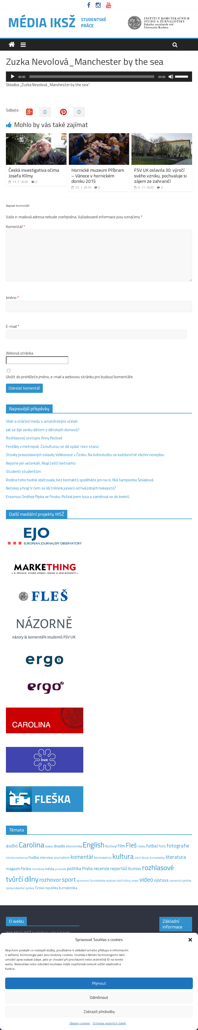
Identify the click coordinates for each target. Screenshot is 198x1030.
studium (111, 881)
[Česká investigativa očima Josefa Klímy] (36, 136)
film (121, 845)
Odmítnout (99, 997)
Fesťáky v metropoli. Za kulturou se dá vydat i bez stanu (52, 446)
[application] (99, 76)
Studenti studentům (23, 471)
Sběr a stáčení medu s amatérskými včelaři (42, 421)
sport (69, 879)
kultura (123, 856)
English (93, 844)
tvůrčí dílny (123, 880)
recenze (101, 868)
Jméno (12, 298)
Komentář (15, 227)
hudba (34, 857)
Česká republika (46, 887)
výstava (161, 880)
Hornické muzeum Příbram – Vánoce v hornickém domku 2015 (97, 176)
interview (46, 857)
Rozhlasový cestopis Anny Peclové (34, 438)
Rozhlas (134, 869)
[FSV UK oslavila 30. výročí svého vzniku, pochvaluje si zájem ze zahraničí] (161, 136)
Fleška (141, 846)
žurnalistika (68, 888)
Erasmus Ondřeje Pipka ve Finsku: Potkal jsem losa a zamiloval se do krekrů (67, 497)
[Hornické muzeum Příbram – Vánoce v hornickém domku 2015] (99, 136)
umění (135, 881)
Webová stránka (19, 353)
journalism (62, 857)
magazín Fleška (18, 869)
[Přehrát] (12, 76)
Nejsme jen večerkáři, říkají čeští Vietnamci (41, 463)
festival (111, 846)
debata (49, 846)
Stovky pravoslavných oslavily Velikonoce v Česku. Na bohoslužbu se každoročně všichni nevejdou (85, 455)
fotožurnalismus (17, 857)
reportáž (118, 868)
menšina (38, 868)
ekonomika (74, 846)
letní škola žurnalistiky (150, 857)
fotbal (152, 846)
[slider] (182, 76)
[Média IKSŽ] (99, 15)
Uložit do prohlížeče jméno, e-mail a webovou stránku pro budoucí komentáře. (70, 377)
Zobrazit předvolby (99, 1012)
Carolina (31, 844)
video (146, 879)
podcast (60, 869)
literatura (176, 857)
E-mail (12, 326)
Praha (87, 868)
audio (12, 845)
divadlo (59, 846)
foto (162, 846)
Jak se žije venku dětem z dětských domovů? (42, 430)
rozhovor (50, 879)
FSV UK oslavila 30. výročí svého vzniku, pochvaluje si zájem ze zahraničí (160, 176)
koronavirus (103, 857)
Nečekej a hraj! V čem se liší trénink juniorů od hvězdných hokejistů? (61, 488)
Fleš (131, 845)
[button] (190, 939)
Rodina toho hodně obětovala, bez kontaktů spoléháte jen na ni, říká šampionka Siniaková (79, 480)
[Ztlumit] (171, 76)
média (49, 869)
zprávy (29, 888)
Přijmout (99, 983)
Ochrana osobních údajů (109, 1023)
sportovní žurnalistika (91, 880)
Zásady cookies (80, 1023)
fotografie (178, 846)
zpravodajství (15, 888)
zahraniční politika (180, 881)
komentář (81, 857)
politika (74, 868)
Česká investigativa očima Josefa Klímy (34, 173)
